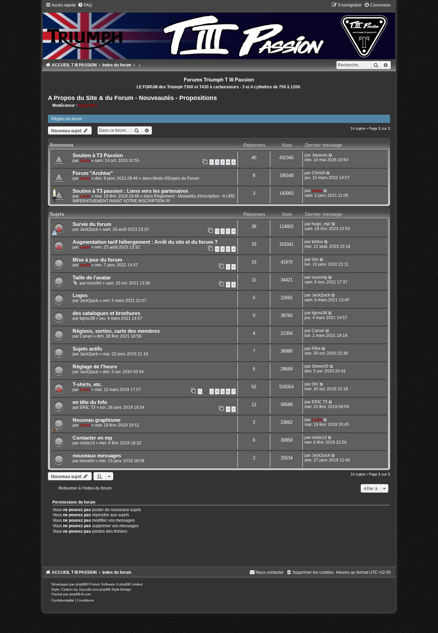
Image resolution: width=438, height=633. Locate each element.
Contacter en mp (92, 438)
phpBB (81, 584)
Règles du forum (66, 118)
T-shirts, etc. (87, 384)
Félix (316, 348)
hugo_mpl (321, 223)
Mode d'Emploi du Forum (176, 178)
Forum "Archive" (93, 173)
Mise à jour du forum (97, 260)
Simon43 (320, 366)
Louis (85, 160)
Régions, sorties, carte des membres (116, 331)
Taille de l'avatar (92, 277)
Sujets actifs (87, 349)
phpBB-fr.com (80, 594)
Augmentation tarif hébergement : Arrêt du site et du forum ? (145, 242)
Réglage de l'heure (95, 366)
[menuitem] (85, 5)
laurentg (319, 277)
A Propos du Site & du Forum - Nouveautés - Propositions (132, 97)
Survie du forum (92, 224)
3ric (315, 259)
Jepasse (319, 155)
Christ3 (318, 172)
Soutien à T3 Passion (98, 155)
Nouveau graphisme (96, 420)
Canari (86, 336)
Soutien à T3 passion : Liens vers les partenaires (130, 191)
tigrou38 (87, 318)
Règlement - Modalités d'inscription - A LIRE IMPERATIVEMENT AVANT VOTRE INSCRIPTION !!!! (154, 198)
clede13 (87, 443)
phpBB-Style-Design (115, 589)
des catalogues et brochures (106, 313)
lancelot (87, 460)
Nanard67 (88, 105)
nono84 (94, 283)
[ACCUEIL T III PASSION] (219, 31)
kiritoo (317, 241)
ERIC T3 (87, 407)
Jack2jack (89, 229)
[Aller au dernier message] (330, 155)
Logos (80, 295)
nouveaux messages (97, 455)
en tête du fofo (90, 402)
